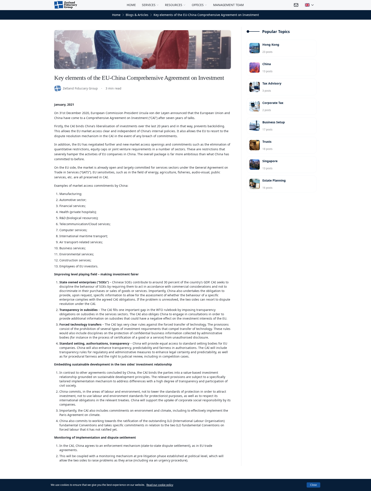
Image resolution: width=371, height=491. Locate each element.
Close (313, 485)
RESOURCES (173, 5)
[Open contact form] (296, 5)
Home (116, 15)
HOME (131, 5)
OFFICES (198, 5)
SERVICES (148, 5)
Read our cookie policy (159, 485)
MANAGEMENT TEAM (228, 5)
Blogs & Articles (137, 15)
